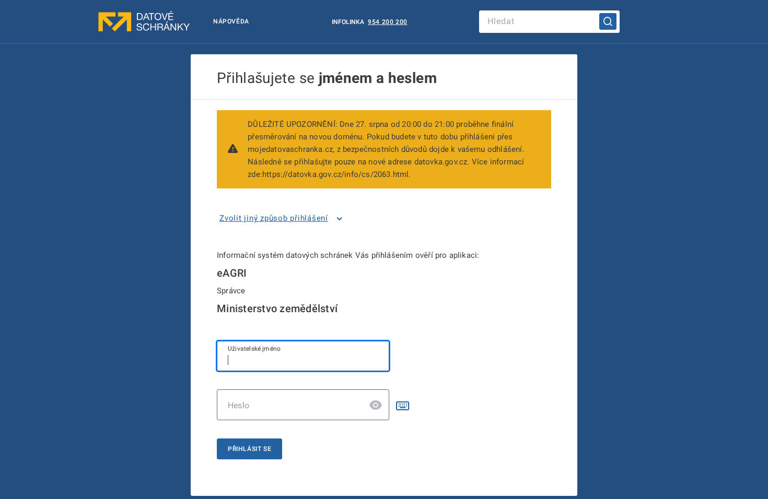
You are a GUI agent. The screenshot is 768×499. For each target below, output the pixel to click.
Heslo (238, 405)
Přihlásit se (249, 449)
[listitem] (283, 218)
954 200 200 (388, 22)
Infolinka (349, 22)
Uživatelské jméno (254, 348)
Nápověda (231, 21)
